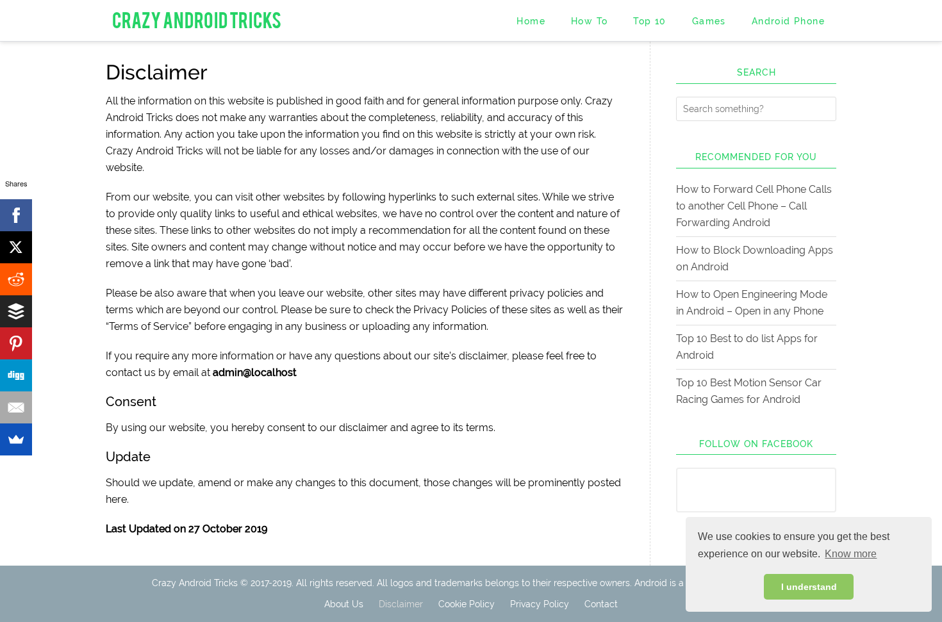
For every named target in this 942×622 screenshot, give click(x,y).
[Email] (16, 407)
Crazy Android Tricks (196, 19)
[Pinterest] (16, 343)
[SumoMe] (16, 439)
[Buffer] (16, 311)
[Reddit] (16, 279)
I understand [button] (809, 587)
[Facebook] (16, 215)
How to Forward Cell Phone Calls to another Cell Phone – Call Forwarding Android (754, 206)
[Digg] (16, 375)
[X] (16, 247)
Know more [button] (851, 553)
